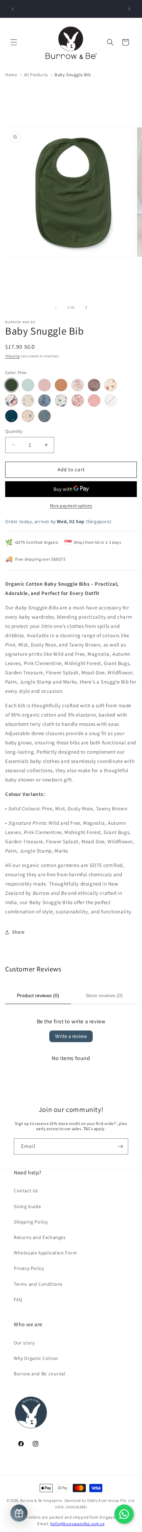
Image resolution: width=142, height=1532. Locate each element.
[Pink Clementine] (11, 400)
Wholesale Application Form (45, 1253)
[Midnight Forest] (28, 400)
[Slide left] (55, 307)
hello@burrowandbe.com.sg (77, 1523)
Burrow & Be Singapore (41, 1500)
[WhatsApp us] (124, 1514)
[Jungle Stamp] (28, 416)
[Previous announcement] (12, 8)
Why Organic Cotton (36, 1358)
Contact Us (26, 1190)
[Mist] (28, 385)
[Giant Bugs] (44, 400)
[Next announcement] (129, 8)
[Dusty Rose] (44, 385)
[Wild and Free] (77, 385)
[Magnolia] (94, 385)
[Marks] (44, 416)
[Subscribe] (120, 1146)
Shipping (12, 356)
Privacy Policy (29, 1268)
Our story (24, 1343)
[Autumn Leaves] (110, 385)
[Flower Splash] (77, 400)
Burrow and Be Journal (40, 1374)
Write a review (71, 1036)
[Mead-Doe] (94, 400)
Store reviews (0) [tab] (104, 995)
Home (11, 75)
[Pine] (11, 385)
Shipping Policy (31, 1222)
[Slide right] (86, 307)
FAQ (18, 1299)
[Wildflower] (110, 400)
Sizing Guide (27, 1206)
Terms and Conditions (38, 1284)
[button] (13, 42)
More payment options (71, 505)
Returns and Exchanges (40, 1237)
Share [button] (18, 932)
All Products (36, 75)
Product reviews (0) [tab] (38, 995)
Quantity (13, 431)
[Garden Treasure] (61, 400)
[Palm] (11, 416)
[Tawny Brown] (61, 385)
